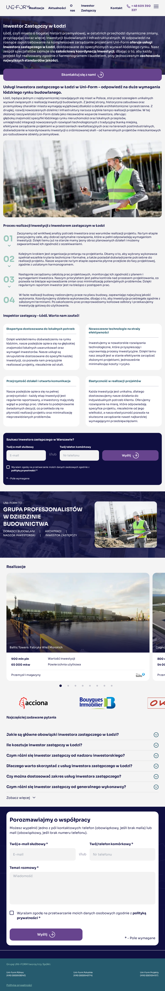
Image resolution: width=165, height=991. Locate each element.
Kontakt (116, 8)
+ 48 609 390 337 (141, 8)
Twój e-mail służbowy (21, 446)
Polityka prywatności (19, 985)
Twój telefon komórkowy (76, 446)
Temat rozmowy (24, 868)
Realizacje (36, 8)
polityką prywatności (23, 470)
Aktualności (57, 8)
